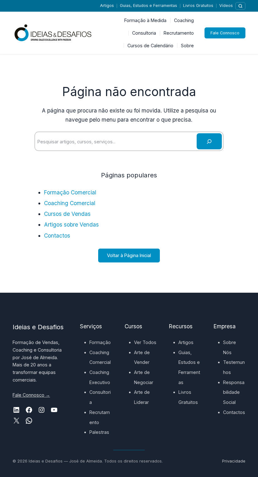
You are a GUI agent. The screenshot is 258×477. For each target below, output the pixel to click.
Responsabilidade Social (233, 392)
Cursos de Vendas (67, 213)
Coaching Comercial (69, 203)
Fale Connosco (224, 33)
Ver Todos (145, 342)
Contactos (57, 235)
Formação (100, 342)
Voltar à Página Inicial (129, 255)
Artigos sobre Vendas (71, 224)
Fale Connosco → (31, 395)
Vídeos (226, 5)
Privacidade (233, 461)
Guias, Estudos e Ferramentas (148, 5)
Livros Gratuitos (198, 5)
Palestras (99, 432)
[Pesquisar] (240, 6)
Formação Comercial (70, 192)
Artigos (107, 5)
